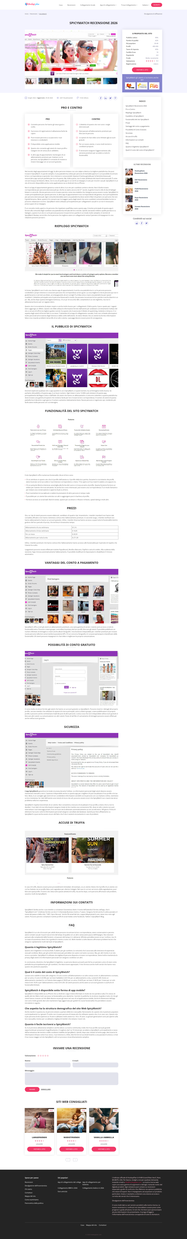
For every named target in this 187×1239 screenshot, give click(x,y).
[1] (38, 1056)
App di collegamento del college (69, 1182)
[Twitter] (110, 98)
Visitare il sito (142, 70)
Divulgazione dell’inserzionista (36, 1186)
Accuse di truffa (131, 136)
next (75, 1159)
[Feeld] (129, 189)
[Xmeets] (129, 207)
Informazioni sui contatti (135, 140)
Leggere (39, 1144)
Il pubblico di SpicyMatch (135, 116)
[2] (41, 1056)
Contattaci (102, 1225)
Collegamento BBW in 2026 (67, 1188)
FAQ (127, 143)
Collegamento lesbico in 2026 (93, 1188)
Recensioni (71, 5)
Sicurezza (129, 133)
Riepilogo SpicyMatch (133, 113)
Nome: (28, 1061)
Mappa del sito (91, 1225)
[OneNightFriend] (142, 85)
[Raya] (129, 198)
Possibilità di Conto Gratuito (136, 130)
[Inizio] (35, 4)
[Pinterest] (115, 98)
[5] (48, 1056)
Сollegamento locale (87, 5)
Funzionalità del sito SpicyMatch (137, 119)
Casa (61, 5)
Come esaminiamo (32, 1200)
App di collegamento (107, 5)
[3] (43, 1056)
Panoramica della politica (34, 1203)
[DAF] (129, 181)
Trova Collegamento (128, 5)
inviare (32, 1089)
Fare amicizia (62, 1191)
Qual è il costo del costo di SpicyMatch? (140, 150)
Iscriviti (156, 5)
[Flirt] (154, 85)
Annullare (46, 1089)
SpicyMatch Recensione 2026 (136, 106)
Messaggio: (29, 1070)
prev (68, 1159)
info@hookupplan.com (133, 1182)
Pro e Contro (130, 109)
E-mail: (76, 1061)
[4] (45, 1056)
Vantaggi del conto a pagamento (138, 126)
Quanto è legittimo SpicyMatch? (137, 147)
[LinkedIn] (105, 98)
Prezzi (128, 123)
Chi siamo (28, 1189)
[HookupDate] (129, 172)
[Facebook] (101, 98)
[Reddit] (137, 223)
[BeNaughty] (130, 85)
